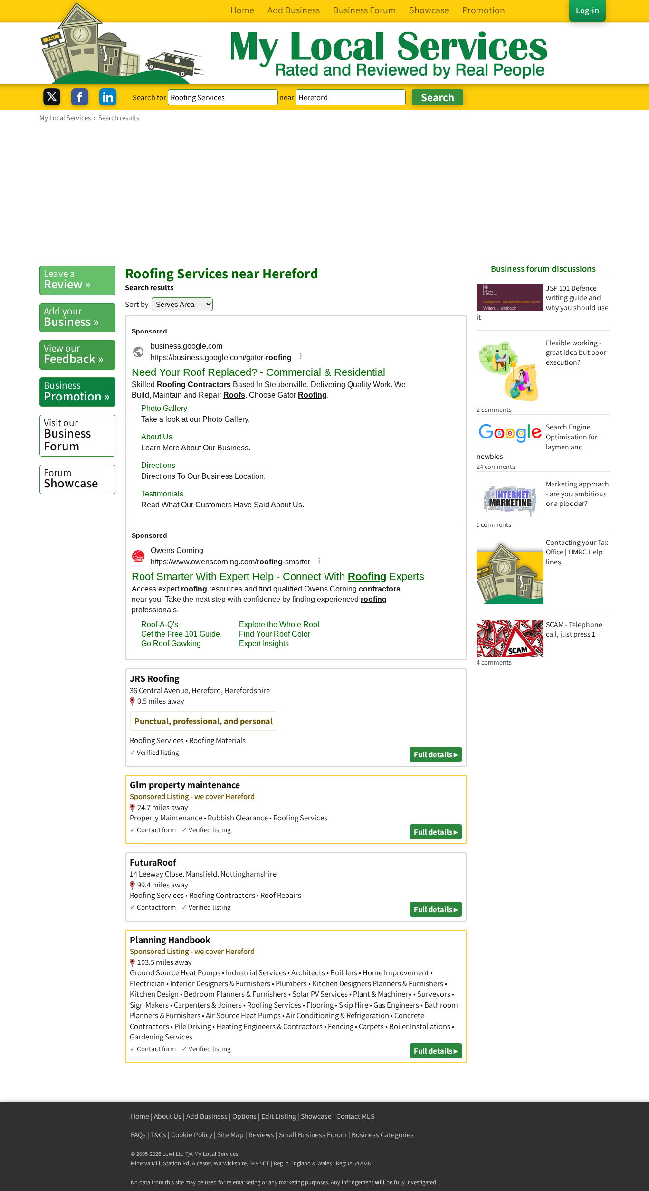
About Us (167, 1116)
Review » (67, 279)
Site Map (230, 1134)
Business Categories (383, 1134)
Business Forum (67, 435)
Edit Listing (278, 1116)
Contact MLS (355, 1116)
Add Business (207, 1116)
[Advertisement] (324, 193)
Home (140, 1116)
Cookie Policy (191, 1134)
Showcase (71, 478)
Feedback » (74, 354)
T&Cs (158, 1134)
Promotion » (77, 391)
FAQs (138, 1134)
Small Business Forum (313, 1134)
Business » (71, 317)
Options (244, 1116)
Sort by (137, 304)
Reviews (261, 1134)
